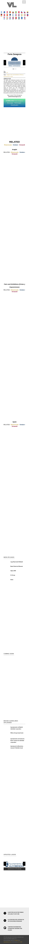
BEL (10, 13)
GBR (19, 16)
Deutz (11, 579)
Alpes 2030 (13, 570)
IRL (21, 16)
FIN (13, 16)
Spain (11, 76)
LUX (4, 19)
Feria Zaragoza (14, 103)
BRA (16, 13)
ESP (7, 16)
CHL (22, 13)
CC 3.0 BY (20, 942)
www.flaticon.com (7, 942)
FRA (16, 16)
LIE (27, 16)
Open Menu (24, 2)
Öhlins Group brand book (16, 733)
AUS (4, 13)
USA (25, 19)
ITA (24, 16)
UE (21, 19)
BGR (13, 13)
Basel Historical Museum (16, 566)
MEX (7, 19)
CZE (24, 13)
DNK (4, 16)
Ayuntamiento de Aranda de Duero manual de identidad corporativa (17, 740)
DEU (1, 16)
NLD (10, 19)
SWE (19, 19)
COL (27, 13)
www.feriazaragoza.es (14, 96)
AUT (7, 13)
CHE (19, 13)
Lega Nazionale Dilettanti (16, 561)
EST (10, 16)
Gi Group (12, 575)
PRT (16, 19)
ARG (1, 13)
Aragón (8, 74)
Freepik (16, 940)
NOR (13, 19)
